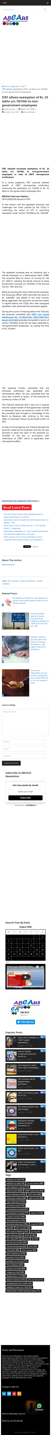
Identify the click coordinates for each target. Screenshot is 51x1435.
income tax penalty (16, 1246)
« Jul (7, 962)
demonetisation (16, 1220)
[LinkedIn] (4, 1394)
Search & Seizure (16, 1279)
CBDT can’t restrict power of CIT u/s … (28, 1094)
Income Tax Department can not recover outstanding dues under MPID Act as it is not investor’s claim (39, 676)
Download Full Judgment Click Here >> (21, 500)
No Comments (30, 112)
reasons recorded (16, 1268)
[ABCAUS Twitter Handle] (25, 1026)
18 (14, 949)
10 (9, 945)
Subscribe (25, 798)
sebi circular (35, 1279)
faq (10, 1227)
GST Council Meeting (17, 1231)
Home (6, 86)
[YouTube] (14, 1394)
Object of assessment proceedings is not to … (27, 1163)
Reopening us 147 (16, 1276)
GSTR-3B (30, 1235)
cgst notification (16, 1201)
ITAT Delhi (13, 1250)
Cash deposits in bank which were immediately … (29, 1066)
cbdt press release (16, 1198)
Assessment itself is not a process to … (28, 1135)
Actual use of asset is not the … (28, 1149)
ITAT (23, 86)
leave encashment (27, 581)
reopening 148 (15, 1272)
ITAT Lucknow (12, 581)
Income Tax (9, 112)
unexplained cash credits (19, 1283)
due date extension (17, 1224)
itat (33, 1246)
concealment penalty (17, 1209)
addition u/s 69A (15, 1183)
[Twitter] (9, 1394)
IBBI (25, 1239)
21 (31, 949)
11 (14, 945)
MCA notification (16, 1253)
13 (25, 945)
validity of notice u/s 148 (19, 1287)
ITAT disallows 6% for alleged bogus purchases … (26, 1081)
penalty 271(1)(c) (15, 1257)
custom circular (16, 1216)
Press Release (15, 1264)
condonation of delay (17, 1213)
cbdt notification (16, 1194)
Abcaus (18, 1432)
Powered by (20, 805)
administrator (9, 109)
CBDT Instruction (34, 1190)
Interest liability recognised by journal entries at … (27, 1053)
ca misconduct (35, 1183)
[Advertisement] (25, 55)
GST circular (23, 1227)
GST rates (13, 1239)
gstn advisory (14, 1235)
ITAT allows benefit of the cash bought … (28, 1108)
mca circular (29, 1250)
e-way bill (36, 1224)
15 (37, 945)
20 (25, 949)
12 (20, 945)
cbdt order (34, 1194)
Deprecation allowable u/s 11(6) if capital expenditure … (28, 1040)
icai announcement (17, 1242)
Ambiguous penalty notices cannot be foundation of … (26, 1123)
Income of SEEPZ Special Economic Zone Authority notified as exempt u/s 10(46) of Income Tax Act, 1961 (39, 619)
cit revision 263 (15, 1205)
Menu (5, 3)
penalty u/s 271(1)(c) (17, 1261)
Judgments (15, 86)
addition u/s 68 (15, 1179)
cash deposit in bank (18, 1187)
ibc (35, 1239)
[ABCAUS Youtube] (25, 989)
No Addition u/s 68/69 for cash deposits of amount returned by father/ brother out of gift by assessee (30, 600)
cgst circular (36, 1198)
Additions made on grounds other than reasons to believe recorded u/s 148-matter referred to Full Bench (38, 643)
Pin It (35, 546)
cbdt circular (14, 1190)
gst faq (36, 1231)
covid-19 (37, 1213)
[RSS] (19, 1394)
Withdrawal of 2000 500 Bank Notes (23, 1290)
